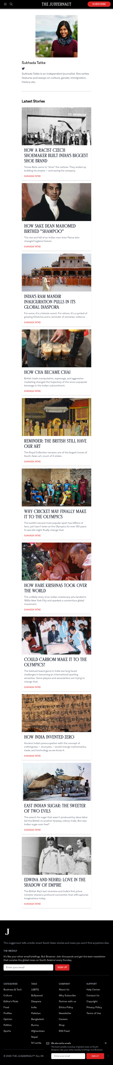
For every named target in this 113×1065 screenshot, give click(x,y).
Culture (8, 995)
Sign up (95, 1056)
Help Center (93, 989)
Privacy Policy (94, 1007)
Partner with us (67, 1001)
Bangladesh (37, 1019)
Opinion (8, 1019)
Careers (63, 1019)
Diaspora (36, 1001)
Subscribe (99, 4)
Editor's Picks (11, 1001)
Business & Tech (13, 989)
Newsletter (65, 1013)
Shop (62, 1025)
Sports (7, 1031)
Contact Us (93, 995)
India (34, 1007)
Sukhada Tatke (32, 176)
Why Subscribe (67, 995)
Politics (8, 1025)
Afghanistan (38, 1031)
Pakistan (36, 1013)
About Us (64, 989)
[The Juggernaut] (7, 934)
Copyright (92, 1001)
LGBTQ (35, 989)
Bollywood (37, 995)
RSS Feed (64, 1031)
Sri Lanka (36, 1043)
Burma (35, 1025)
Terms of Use (94, 1013)
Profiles (8, 1013)
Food (6, 1007)
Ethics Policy (66, 1007)
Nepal (34, 1037)
